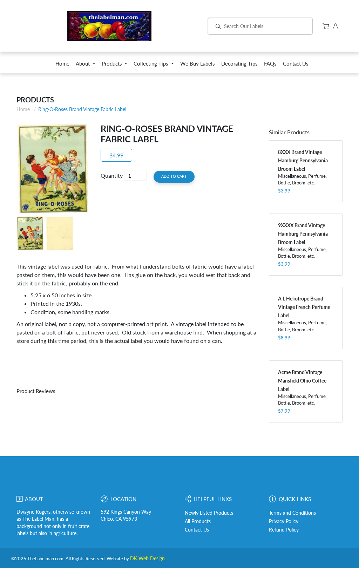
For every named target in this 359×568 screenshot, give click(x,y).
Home (23, 109)
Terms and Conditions (292, 513)
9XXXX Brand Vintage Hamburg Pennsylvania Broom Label (303, 233)
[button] (85, 65)
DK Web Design (147, 558)
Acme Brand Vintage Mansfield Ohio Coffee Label (302, 380)
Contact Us (197, 530)
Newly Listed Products (209, 513)
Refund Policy (284, 530)
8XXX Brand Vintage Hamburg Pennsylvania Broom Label (303, 160)
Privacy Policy (283, 521)
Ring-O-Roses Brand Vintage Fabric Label (82, 109)
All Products (198, 521)
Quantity (112, 175)
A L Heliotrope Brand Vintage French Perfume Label (304, 307)
